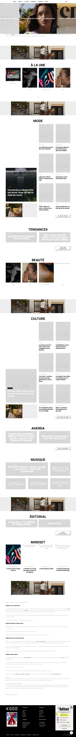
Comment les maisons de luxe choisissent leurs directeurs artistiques (62, 149)
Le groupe (41, 710)
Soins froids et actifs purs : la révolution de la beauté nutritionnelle (63, 93)
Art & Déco (58, 342)
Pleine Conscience (62, 566)
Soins (29, 89)
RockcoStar (54, 523)
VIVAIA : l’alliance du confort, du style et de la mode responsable (45, 208)
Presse (40, 714)
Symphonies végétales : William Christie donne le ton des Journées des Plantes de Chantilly (21, 437)
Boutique (41, 711)
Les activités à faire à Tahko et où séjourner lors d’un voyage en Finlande (63, 378)
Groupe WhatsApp (26, 722)
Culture (26, 1)
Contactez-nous (41, 726)
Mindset (40, 1)
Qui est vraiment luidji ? (41, 641)
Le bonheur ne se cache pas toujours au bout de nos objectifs (29, 570)
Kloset (40, 174)
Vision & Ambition (29, 566)
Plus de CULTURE (63, 417)
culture (62, 657)
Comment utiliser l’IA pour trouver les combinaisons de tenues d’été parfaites (21, 393)
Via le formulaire (42, 725)
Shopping (10, 187)
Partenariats (13, 83)
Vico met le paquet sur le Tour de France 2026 (54, 437)
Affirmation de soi (46, 89)
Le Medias (24, 726)
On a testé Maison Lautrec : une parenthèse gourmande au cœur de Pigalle (46, 409)
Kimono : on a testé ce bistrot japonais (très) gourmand (61, 409)
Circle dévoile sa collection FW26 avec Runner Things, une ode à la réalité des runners (20, 192)
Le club (40, 715)
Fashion (26, 610)
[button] (37, 97)
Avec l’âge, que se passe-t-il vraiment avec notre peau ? (46, 288)
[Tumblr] (60, 1)
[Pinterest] (62, 1)
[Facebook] (57, 1)
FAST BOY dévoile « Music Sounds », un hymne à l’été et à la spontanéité (27, 469)
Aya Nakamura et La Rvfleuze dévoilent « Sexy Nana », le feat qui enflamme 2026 (60, 469)
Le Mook (24, 727)
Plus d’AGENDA (63, 448)
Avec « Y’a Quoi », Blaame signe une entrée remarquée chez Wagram (60, 483)
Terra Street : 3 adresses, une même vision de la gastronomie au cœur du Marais (38, 18)
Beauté (20, 1)
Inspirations (59, 174)
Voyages (41, 342)
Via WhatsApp (42, 722)
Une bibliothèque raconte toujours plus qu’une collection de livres (62, 346)
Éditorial (33, 1)
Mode (14, 1)
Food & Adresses (43, 374)
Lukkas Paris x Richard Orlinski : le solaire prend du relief (46, 178)
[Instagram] (56, 1)
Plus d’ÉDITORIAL (63, 533)
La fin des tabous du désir (46, 568)
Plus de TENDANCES (63, 248)
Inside (46, 1)
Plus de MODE (63, 216)
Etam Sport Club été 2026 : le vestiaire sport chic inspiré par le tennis (55, 237)
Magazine (13, 34)
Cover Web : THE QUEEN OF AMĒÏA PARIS (21, 523)
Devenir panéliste (26, 723)
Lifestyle (10, 388)
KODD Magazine (27, 657)
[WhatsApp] (59, 1)
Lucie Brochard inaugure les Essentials (21, 237)
